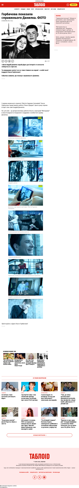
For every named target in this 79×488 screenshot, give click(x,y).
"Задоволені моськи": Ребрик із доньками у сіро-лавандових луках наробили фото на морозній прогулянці (66, 20)
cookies (14, 486)
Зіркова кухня (39, 9)
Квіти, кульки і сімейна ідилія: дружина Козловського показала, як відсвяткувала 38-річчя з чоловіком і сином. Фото (66, 40)
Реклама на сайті (24, 472)
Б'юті (32, 9)
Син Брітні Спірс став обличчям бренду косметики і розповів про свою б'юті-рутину (29, 397)
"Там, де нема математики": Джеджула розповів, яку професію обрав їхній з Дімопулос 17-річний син (68, 399)
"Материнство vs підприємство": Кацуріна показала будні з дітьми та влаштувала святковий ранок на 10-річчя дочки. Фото (65, 30)
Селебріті (16, 9)
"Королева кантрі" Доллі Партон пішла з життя (9, 422)
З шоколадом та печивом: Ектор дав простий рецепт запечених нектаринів (49, 397)
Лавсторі (47, 9)
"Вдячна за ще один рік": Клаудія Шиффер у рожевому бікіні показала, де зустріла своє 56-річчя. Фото (68, 423)
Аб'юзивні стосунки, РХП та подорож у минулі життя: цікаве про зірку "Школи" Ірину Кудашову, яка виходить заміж (28, 424)
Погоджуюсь (3, 487)
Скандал (23, 9)
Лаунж (58, 16)
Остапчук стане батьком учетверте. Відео (9, 396)
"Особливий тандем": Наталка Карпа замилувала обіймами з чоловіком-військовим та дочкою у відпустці (49, 423)
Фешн (28, 9)
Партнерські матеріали (45, 472)
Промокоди (56, 472)
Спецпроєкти (61, 9)
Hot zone (53, 9)
